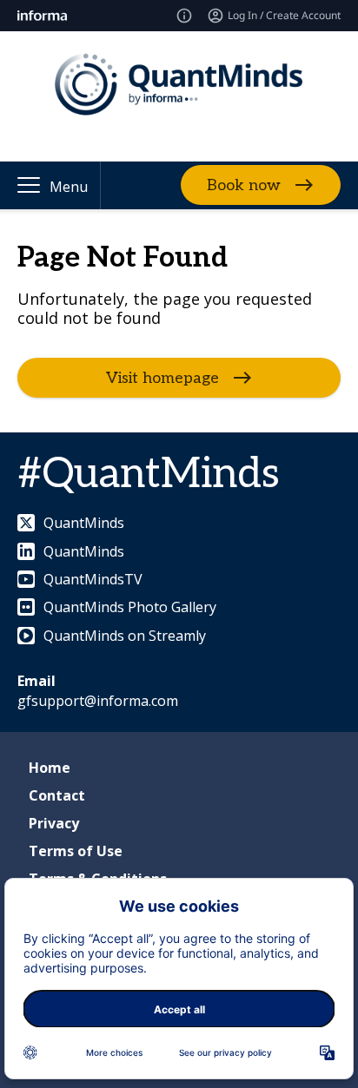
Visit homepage (162, 378)
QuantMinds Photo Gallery (129, 607)
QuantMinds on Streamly (124, 635)
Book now (244, 185)
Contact (57, 795)
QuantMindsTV (93, 579)
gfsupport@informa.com (97, 700)
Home (49, 767)
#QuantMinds (148, 474)
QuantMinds (83, 522)
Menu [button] (69, 186)
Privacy (54, 823)
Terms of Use (76, 851)
